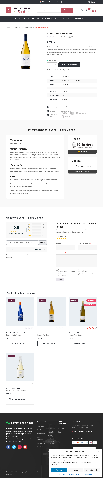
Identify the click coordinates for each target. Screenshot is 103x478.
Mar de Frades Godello (15, 333)
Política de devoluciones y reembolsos (52, 445)
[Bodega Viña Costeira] (82, 166)
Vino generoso (40, 438)
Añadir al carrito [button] (18, 343)
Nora (39, 333)
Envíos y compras (50, 437)
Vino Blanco (36, 19)
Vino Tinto (23, 19)
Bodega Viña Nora (43, 335)
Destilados (76, 19)
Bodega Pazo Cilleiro (75, 335)
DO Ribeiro (77, 80)
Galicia (70, 80)
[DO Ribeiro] (82, 145)
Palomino (64, 99)
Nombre (59, 244)
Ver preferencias (92, 470)
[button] (99, 451)
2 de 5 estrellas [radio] (59, 239)
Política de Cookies (64, 474)
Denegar (75, 470)
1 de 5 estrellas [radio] (57, 239)
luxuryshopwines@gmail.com (83, 431)
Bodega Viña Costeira (68, 84)
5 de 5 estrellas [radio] (65, 239)
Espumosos (63, 19)
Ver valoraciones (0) (63, 37)
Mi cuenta (51, 428)
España (64, 80)
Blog (87, 19)
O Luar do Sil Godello (14, 388)
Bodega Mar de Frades (13, 335)
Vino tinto (40, 426)
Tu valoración (61, 253)
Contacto (61, 428)
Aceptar (59, 470)
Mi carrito (51, 432)
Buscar (67, 10)
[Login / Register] (82, 10)
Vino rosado (41, 434)
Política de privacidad (77, 474)
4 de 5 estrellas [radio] (63, 239)
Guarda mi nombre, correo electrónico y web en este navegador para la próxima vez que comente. (75, 270)
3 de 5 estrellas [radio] (61, 239)
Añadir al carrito (70, 65)
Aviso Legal (88, 474)
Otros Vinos (50, 19)
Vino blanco (65, 76)
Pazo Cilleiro (74, 333)
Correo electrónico (84, 244)
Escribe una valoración (79, 37)
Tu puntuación (61, 236)
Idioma (92, 2)
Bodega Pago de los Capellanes (16, 390)
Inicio (14, 19)
